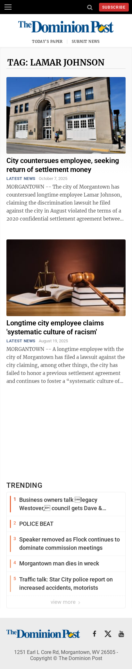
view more (64, 602)
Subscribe (114, 7)
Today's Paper (47, 41)
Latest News (21, 178)
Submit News (86, 41)
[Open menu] (8, 7)
